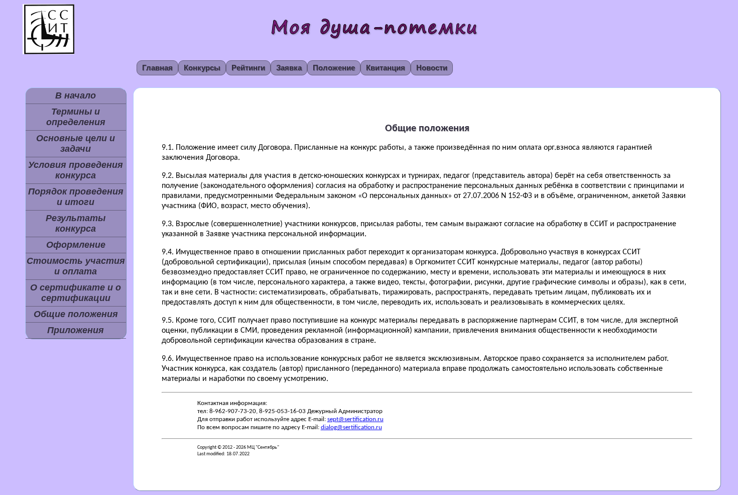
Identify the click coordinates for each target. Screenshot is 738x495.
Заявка (289, 67)
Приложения (75, 330)
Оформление (75, 245)
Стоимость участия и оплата (76, 266)
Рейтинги (248, 67)
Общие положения (76, 314)
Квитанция (385, 67)
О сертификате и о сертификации (75, 292)
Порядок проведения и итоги (76, 196)
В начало (75, 95)
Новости (431, 67)
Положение (334, 67)
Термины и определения (75, 117)
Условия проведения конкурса (75, 170)
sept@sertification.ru (355, 419)
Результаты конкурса (75, 223)
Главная (157, 67)
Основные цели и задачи (75, 143)
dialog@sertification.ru (351, 427)
